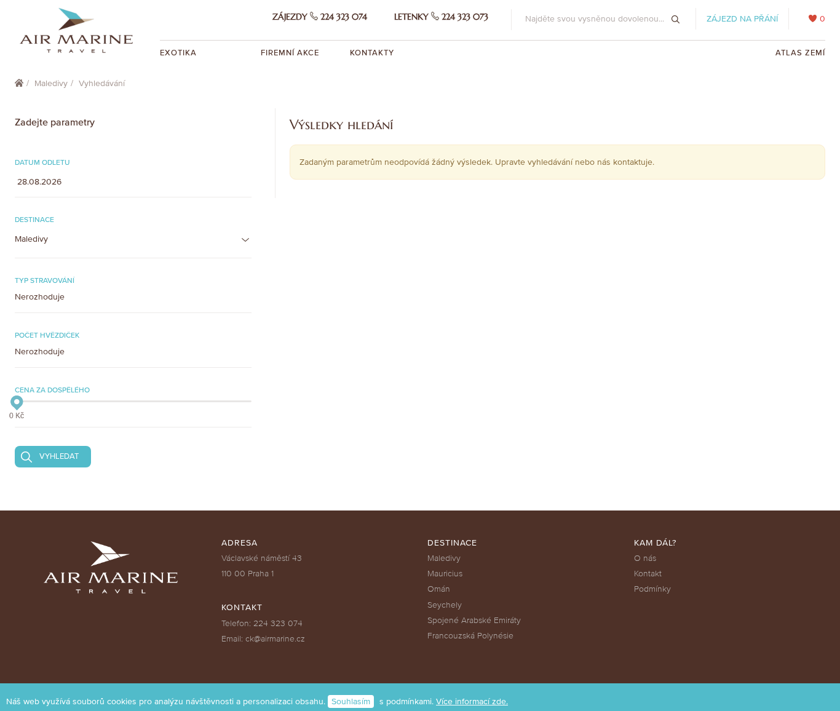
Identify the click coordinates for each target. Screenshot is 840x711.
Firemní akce (290, 53)
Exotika (179, 53)
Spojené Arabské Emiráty (474, 620)
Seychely (444, 605)
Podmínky (652, 589)
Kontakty (372, 53)
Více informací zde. (472, 701)
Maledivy (51, 83)
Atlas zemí (800, 53)
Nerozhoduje (40, 297)
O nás (645, 558)
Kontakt (648, 573)
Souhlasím (350, 701)
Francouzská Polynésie (470, 635)
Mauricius (444, 573)
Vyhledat (59, 456)
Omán (438, 589)
